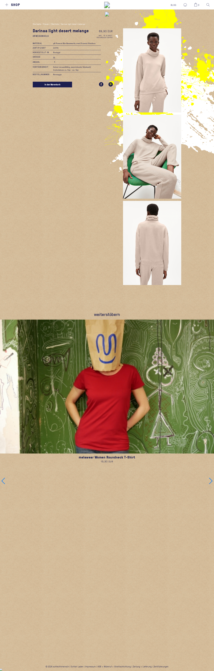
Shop (15, 4)
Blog (173, 5)
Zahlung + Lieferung (142, 666)
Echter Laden (77, 666)
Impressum (90, 666)
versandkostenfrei (105, 37)
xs (54, 57)
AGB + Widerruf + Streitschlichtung (114, 666)
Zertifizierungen (161, 666)
